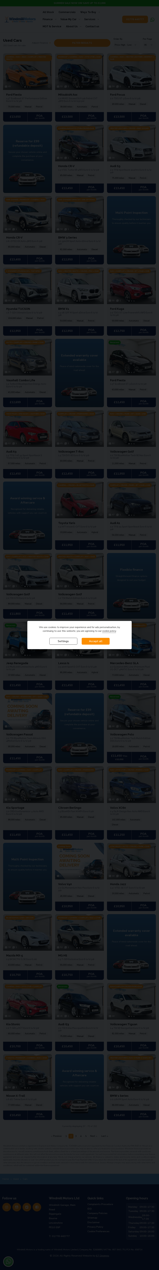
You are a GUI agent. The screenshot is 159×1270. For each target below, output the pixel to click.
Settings (63, 641)
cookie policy (109, 631)
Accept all (95, 641)
